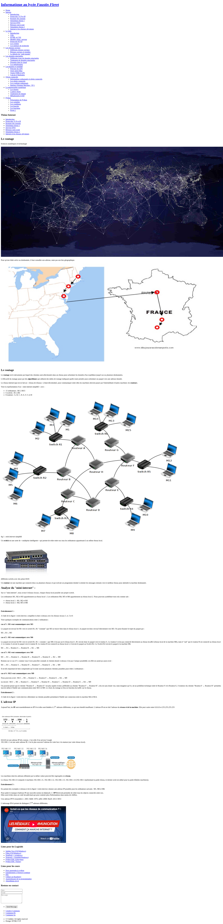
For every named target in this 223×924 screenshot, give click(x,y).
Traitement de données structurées (22, 60)
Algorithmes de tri (12, 881)
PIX (7, 875)
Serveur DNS (15, 23)
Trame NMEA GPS (17, 73)
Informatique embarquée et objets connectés (26, 79)
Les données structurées (14, 56)
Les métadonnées (16, 64)
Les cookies (14, 44)
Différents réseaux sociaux (20, 50)
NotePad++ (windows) (14, 855)
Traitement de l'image (18, 94)
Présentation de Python (18, 100)
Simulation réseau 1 (17, 21)
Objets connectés (12, 77)
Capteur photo (15, 92)
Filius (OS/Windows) (13, 853)
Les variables (15, 102)
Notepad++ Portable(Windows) (17, 857)
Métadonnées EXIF (17, 96)
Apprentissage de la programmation (19, 879)
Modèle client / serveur (18, 39)
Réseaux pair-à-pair (17, 25)
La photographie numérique (16, 87)
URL (12, 35)
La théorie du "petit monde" (20, 54)
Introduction (14, 14)
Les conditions (15, 104)
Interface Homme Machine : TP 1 (22, 85)
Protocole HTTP (16, 42)
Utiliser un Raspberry (13, 877)
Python (8, 98)
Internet (8, 12)
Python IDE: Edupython (14, 859)
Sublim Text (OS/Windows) (16, 851)
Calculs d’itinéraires (17, 75)
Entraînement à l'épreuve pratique (18, 873)
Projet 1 (13, 110)
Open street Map (16, 71)
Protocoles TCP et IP (18, 16)
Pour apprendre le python (15, 871)
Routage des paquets (17, 19)
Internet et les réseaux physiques (22, 29)
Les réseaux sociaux (13, 48)
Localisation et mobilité (14, 67)
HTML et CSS (15, 37)
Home (8, 10)
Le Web (8, 31)
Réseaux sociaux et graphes (20, 52)
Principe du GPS (16, 69)
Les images (14, 90)
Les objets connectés (17, 81)
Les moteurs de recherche (19, 46)
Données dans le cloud (18, 62)
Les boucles (14, 106)
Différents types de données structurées (24, 58)
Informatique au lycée (30, 4)
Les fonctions (15, 108)
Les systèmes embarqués (19, 83)
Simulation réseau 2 (17, 27)
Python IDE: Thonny (13, 862)
